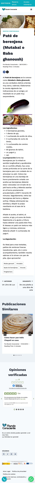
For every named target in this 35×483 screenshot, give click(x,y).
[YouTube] (15, 454)
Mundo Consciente (11, 64)
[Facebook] (4, 72)
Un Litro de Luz (8, 283)
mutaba (20, 263)
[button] (31, 479)
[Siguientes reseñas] (33, 399)
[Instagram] (11, 454)
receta (22, 267)
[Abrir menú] (31, 9)
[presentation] (17, 324)
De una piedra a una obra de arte (26, 285)
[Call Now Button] (4, 479)
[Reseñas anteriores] (1, 399)
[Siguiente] (30, 334)
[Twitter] (7, 454)
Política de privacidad (19, 471)
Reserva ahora (15, 3)
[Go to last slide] (5, 334)
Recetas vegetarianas (11, 31)
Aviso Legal (6, 471)
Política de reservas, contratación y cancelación (14, 478)
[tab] (13, 355)
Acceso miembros (28, 3)
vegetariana (8, 272)
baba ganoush (9, 263)
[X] (7, 72)
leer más (22, 399)
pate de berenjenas (11, 267)
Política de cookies (9, 474)
